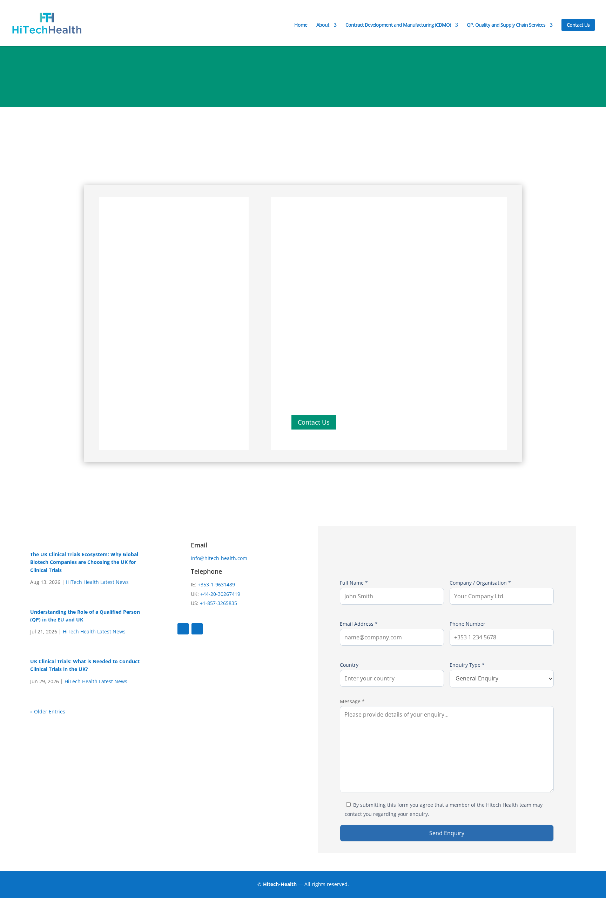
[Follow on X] (183, 628)
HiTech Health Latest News (97, 582)
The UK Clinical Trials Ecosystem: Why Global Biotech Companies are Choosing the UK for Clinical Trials (84, 562)
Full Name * (354, 582)
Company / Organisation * (480, 582)
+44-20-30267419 (220, 594)
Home (300, 25)
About (322, 25)
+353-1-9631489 (215, 584)
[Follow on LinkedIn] (197, 628)
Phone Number (467, 623)
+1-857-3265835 (218, 603)
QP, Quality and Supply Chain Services (506, 25)
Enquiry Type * (467, 664)
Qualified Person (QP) (321, 359)
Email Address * (359, 623)
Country (349, 664)
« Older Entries (47, 711)
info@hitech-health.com (219, 558)
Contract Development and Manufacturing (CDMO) (398, 25)
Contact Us (578, 24)
